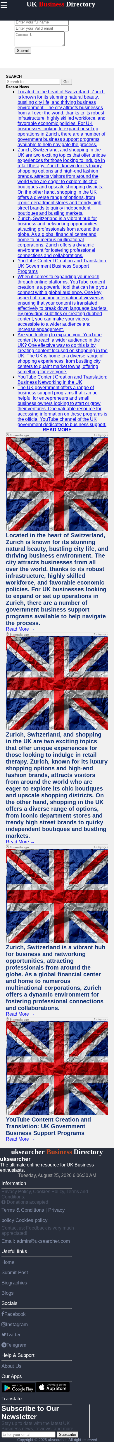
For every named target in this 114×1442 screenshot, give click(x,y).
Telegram (16, 1345)
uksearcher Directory (57, 1152)
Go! (66, 82)
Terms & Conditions (23, 1210)
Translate (11, 1399)
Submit (23, 50)
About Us (11, 1366)
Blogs (7, 1293)
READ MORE (57, 429)
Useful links (14, 1251)
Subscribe (67, 1434)
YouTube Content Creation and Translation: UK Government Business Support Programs (62, 266)
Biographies (14, 1283)
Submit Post (14, 1272)
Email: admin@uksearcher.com (35, 1241)
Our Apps (11, 1376)
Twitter (13, 1335)
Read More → (20, 629)
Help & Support (17, 1355)
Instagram (17, 1324)
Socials (9, 1303)
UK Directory (61, 4)
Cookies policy (31, 1220)
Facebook (15, 1314)
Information (13, 1183)
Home (7, 1262)
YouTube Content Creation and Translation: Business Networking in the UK (62, 379)
